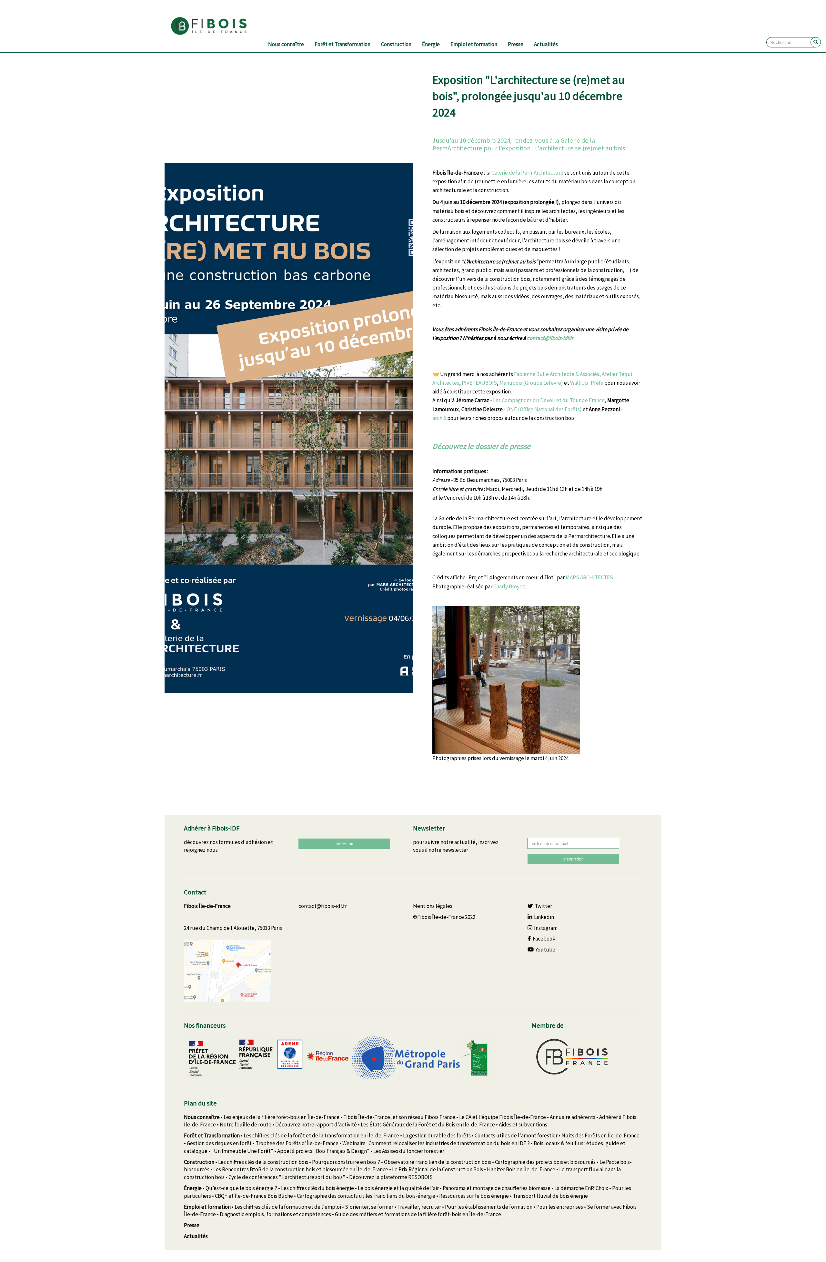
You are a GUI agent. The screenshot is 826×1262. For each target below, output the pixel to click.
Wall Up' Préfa (586, 382)
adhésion (344, 844)
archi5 (439, 418)
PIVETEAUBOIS (479, 382)
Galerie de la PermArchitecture (527, 172)
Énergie (431, 44)
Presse (515, 44)
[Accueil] (217, 26)
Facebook (544, 938)
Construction (396, 44)
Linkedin (544, 917)
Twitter (543, 906)
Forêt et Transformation (342, 44)
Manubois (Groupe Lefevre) (531, 382)
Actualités (546, 44)
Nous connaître (286, 44)
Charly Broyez (509, 586)
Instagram (546, 927)
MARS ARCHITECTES (589, 577)
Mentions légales (432, 906)
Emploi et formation (473, 44)
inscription (573, 859)
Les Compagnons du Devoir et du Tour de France (549, 400)
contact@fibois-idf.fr (550, 337)
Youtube (545, 949)
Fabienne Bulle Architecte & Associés (556, 374)
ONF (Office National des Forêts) (544, 409)
